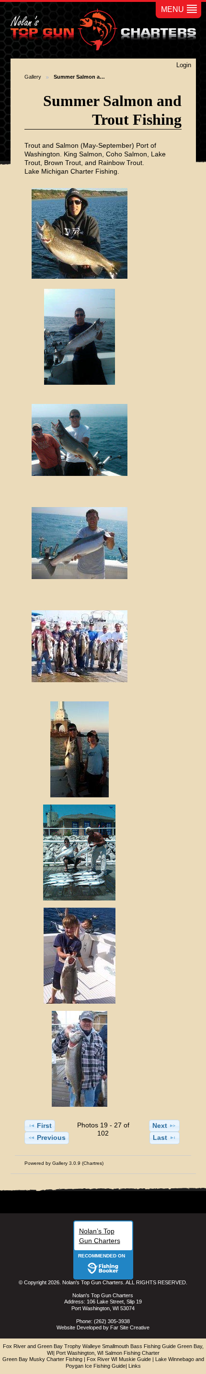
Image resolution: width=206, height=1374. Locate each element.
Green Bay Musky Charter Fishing (42, 1359)
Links (134, 1366)
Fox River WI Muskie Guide (119, 1359)
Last (160, 1137)
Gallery (32, 77)
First (44, 1125)
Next (159, 1125)
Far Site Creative (129, 1327)
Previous (51, 1137)
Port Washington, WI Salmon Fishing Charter (108, 1353)
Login (183, 65)
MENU (172, 9)
